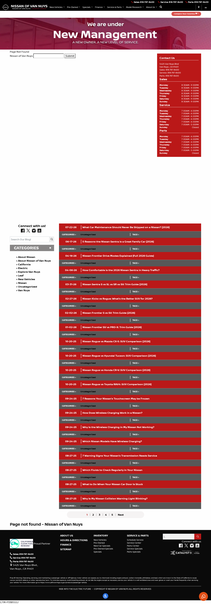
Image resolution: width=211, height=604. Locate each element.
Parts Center (133, 545)
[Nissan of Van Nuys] (24, 7)
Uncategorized (27, 286)
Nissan (22, 283)
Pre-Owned (99, 542)
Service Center (134, 542)
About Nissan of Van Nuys (34, 260)
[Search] (51, 239)
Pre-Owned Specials (103, 548)
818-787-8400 (172, 69)
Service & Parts (138, 535)
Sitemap (65, 549)
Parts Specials (134, 551)
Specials (98, 551)
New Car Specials (102, 545)
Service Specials (135, 548)
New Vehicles (26, 279)
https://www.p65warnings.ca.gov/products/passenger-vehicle (63, 582)
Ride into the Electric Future (75, 588)
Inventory (101, 535)
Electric (23, 268)
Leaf (20, 275)
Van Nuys (24, 290)
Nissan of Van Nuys (21, 56)
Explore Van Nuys (29, 271)
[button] (57, 7)
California (24, 264)
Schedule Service (135, 539)
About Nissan (26, 257)
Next (121, 514)
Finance (65, 544)
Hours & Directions (74, 540)
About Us (66, 535)
